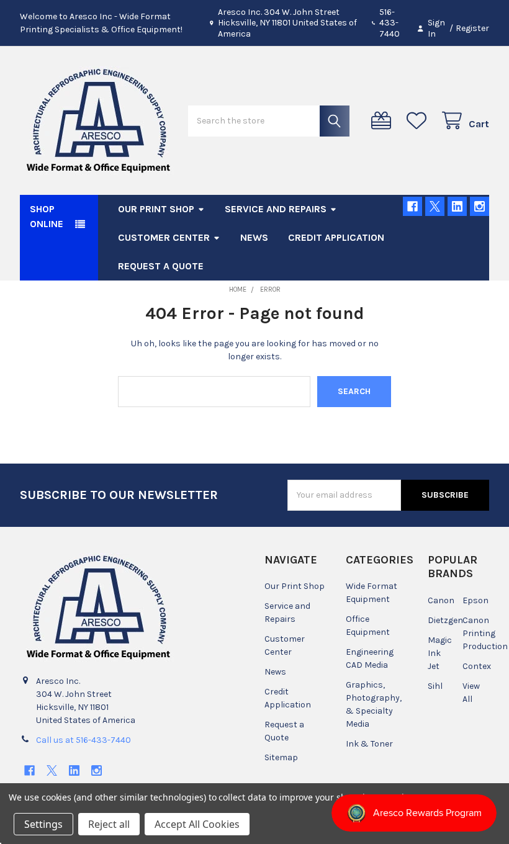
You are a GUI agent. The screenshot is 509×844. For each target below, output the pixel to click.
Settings (43, 824)
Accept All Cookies (197, 824)
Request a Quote (161, 266)
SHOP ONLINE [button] (46, 216)
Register (472, 28)
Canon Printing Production (485, 633)
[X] (434, 206)
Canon (441, 600)
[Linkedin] (457, 206)
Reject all (109, 824)
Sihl (435, 686)
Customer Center (164, 237)
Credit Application (336, 237)
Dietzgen (445, 620)
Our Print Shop (156, 209)
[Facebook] (412, 206)
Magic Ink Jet (440, 653)
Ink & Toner (369, 743)
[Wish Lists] (419, 120)
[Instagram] (479, 206)
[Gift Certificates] (383, 120)
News (254, 237)
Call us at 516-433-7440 (83, 740)
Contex (476, 666)
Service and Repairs (276, 209)
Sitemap (281, 757)
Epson (475, 600)
